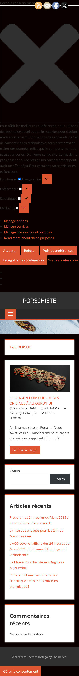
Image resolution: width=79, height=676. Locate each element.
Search (15, 470)
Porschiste (39, 300)
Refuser (30, 250)
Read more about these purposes (29, 238)
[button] (39, 64)
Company (16, 413)
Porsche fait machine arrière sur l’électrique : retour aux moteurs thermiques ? (34, 581)
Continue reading (23, 450)
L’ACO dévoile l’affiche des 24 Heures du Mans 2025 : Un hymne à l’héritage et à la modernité (40, 549)
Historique (30, 413)
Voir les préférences (58, 250)
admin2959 (51, 408)
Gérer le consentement (20, 671)
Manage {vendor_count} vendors (28, 232)
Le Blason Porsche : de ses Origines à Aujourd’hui (34, 400)
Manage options (16, 221)
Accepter (10, 250)
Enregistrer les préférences (23, 260)
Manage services (16, 226)
